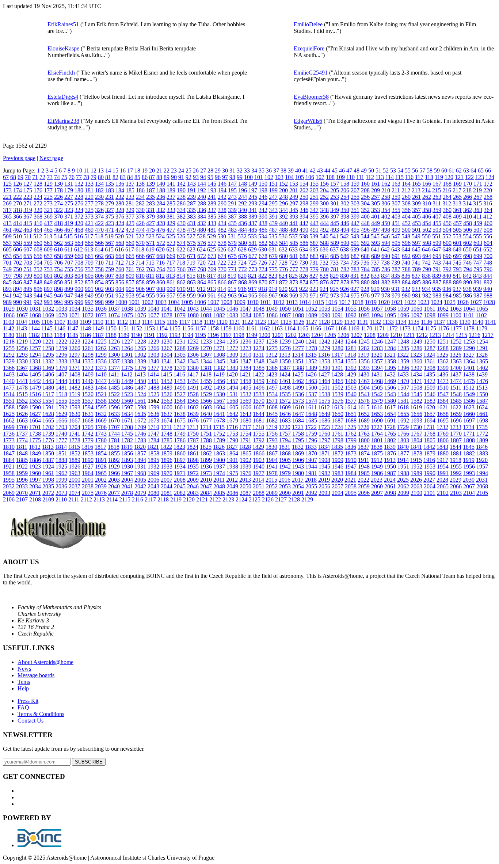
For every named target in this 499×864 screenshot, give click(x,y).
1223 (74, 341)
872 (283, 282)
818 (221, 276)
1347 (245, 361)
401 (375, 216)
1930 (127, 466)
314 (467, 203)
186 (140, 190)
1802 (390, 440)
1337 (114, 361)
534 (262, 236)
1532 (245, 394)
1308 (219, 355)
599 (437, 243)
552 (446, 236)
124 (489, 177)
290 (222, 203)
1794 (285, 440)
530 (221, 236)
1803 (403, 440)
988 (488, 295)
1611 (311, 407)
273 (48, 203)
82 (115, 177)
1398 (429, 368)
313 (457, 203)
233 (130, 197)
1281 (351, 348)
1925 (61, 466)
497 (375, 230)
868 (242, 282)
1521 (101, 394)
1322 (403, 355)
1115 (159, 322)
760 (119, 269)
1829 (258, 447)
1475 (469, 381)
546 (385, 236)
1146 (59, 328)
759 (109, 269)
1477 (9, 387)
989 (7, 302)
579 (232, 243)
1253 (469, 341)
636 (324, 249)
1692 (403, 420)
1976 (245, 473)
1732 (442, 427)
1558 (101, 401)
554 (467, 236)
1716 (232, 427)
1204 (317, 335)
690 (385, 256)
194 (222, 190)
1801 (377, 440)
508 (488, 230)
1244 (351, 341)
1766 (403, 434)
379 (150, 216)
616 (119, 249)
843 (477, 276)
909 (171, 289)
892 (488, 282)
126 (17, 184)
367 (27, 216)
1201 (277, 335)
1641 (219, 414)
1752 (219, 434)
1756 (272, 434)
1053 (324, 309)
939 (477, 289)
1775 (35, 440)
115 (399, 177)
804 (79, 276)
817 (211, 276)
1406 (48, 374)
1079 (180, 315)
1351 (298, 361)
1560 (127, 401)
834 (385, 276)
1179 (481, 328)
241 (211, 197)
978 (385, 295)
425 (130, 223)
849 (48, 282)
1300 (114, 355)
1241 (311, 341)
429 (171, 223)
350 (344, 210)
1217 (488, 335)
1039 (140, 309)
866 (222, 282)
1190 (136, 335)
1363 (456, 361)
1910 (351, 460)
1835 (337, 447)
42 (313, 170)
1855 (114, 453)
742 (426, 262)
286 (181, 203)
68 (13, 177)
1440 (9, 381)
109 (340, 177)
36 (269, 170)
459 (477, 223)
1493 (219, 387)
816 (201, 276)
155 (314, 184)
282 (140, 203)
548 (405, 236)
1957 (482, 466)
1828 (245, 447)
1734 (469, 427)
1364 (469, 361)
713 (129, 262)
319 (27, 210)
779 (314, 269)
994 (58, 302)
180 (79, 190)
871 (273, 282)
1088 (298, 315)
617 (129, 249)
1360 (416, 361)
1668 (88, 420)
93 (196, 177)
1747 (153, 434)
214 (426, 190)
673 (211, 256)
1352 (311, 361)
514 (58, 236)
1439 (482, 374)
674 (222, 256)
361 (457, 210)
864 (201, 282)
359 (437, 210)
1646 (285, 414)
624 (201, 249)
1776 (48, 440)
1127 (311, 322)
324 (79, 210)
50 (371, 170)
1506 (390, 387)
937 (457, 289)
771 (232, 269)
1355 (351, 361)
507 (477, 230)
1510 (443, 387)
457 (457, 223)
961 (211, 295)
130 (58, 184)
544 (365, 236)
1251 (443, 341)
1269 (193, 348)
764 (160, 269)
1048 (258, 309)
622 (180, 249)
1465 (337, 381)
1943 (298, 466)
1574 (311, 401)
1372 (88, 368)
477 (171, 230)
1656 (416, 414)
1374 (114, 368)
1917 (442, 460)
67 (6, 177)
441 (293, 223)
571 (150, 243)
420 (79, 223)
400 (365, 216)
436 (242, 223)
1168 (341, 328)
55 (408, 170)
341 (252, 210)
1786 (180, 440)
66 (488, 170)
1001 (134, 302)
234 (140, 197)
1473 (443, 381)
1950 (390, 466)
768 (201, 269)
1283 (377, 348)
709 (89, 262)
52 (386, 170)
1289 (456, 348)
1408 (74, 374)
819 (232, 276)
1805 (429, 440)
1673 (153, 420)
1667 (74, 420)
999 (109, 302)
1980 (298, 473)
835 (395, 276)
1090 (324, 315)
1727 (376, 427)
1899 (206, 460)
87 (152, 177)
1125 (286, 322)
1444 (61, 381)
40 (298, 170)
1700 (22, 427)
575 (191, 243)
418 (58, 223)
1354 (337, 361)
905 (130, 289)
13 (101, 170)
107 (320, 177)
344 (283, 210)
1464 (324, 381)
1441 (22, 381)
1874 (364, 453)
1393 (364, 368)
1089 (311, 315)
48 (356, 170)
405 (416, 216)
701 (7, 262)
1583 (429, 401)
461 (7, 230)
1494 (232, 387)
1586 (469, 401)
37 (276, 170)
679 (273, 256)
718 (180, 262)
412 (487, 216)
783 (355, 269)
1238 (272, 341)
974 (344, 295)
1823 (179, 447)
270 (17, 203)
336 (201, 210)
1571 (272, 401)
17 (130, 170)
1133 (388, 322)
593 (375, 243)
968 (283, 295)
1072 (88, 315)
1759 (311, 434)
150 (263, 184)
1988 (403, 473)
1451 (153, 381)
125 (7, 184)
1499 (298, 387)
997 (89, 302)
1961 (48, 473)
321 (48, 210)
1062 (443, 309)
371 (68, 216)
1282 (364, 348)
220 (487, 190)
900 (79, 289)
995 (68, 302)
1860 (180, 453)
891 (477, 282)
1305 (180, 355)
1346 (232, 361)
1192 (162, 335)
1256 (22, 348)
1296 (61, 355)
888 (447, 282)
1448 (114, 381)
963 (232, 295)
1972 (193, 473)
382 (181, 216)
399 (355, 216)
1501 (324, 387)
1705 (88, 427)
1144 (34, 328)
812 (160, 276)
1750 (193, 434)
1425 (298, 374)
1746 (140, 434)
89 (166, 177)
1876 (390, 453)
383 (191, 216)
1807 (456, 440)
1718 (258, 427)
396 (324, 216)
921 (293, 289)
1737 (22, 434)
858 (140, 282)
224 (38, 197)
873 (293, 282)
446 (344, 223)
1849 (35, 453)
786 (385, 269)
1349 (272, 361)
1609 (285, 407)
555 (477, 236)
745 (457, 262)
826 (303, 276)
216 (446, 190)
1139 (465, 322)
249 (293, 197)
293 (252, 203)
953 (130, 295)
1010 (253, 302)
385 (211, 216)
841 (457, 276)
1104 (21, 322)
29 (218, 170)
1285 (403, 348)
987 (477, 295)
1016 (331, 302)
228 (79, 197)
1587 (482, 401)
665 (130, 256)
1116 (172, 322)
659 (68, 256)
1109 (85, 322)
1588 (9, 407)
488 (283, 230)
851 (68, 282)
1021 (397, 302)
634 (303, 249)
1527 (180, 394)
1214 (448, 335)
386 (222, 216)
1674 (166, 420)
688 (365, 256)
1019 (371, 302)
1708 (127, 427)
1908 (324, 460)
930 (385, 289)
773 (252, 269)
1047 (245, 309)
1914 (403, 460)
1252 (456, 341)
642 (385, 249)
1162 (264, 328)
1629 (61, 414)
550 (426, 236)
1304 (166, 355)
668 (160, 256)
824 (283, 276)
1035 (88, 309)
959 (191, 295)
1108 (72, 322)
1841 (416, 447)
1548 (456, 394)
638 (344, 249)
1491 (193, 387)
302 (344, 203)
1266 (153, 348)
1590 (35, 407)
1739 (48, 434)
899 (68, 289)
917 (252, 289)
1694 (429, 420)
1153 (149, 328)
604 (488, 243)
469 (89, 230)
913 (211, 289)
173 (7, 190)
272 (38, 203)
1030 (22, 309)
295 (273, 203)
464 (38, 230)
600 (447, 243)
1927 (88, 466)
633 (293, 249)
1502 (337, 387)
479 (191, 230)
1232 (193, 341)
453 (416, 223)
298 (304, 203)
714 (140, 262)
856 (119, 282)
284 (160, 203)
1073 (101, 315)
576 (201, 243)
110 (350, 177)
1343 (193, 361)
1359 (403, 361)
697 (457, 256)
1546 (429, 394)
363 (477, 210)
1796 (311, 440)
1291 (482, 348)
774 (263, 269)
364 (488, 210)
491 (314, 230)
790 (426, 269)
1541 (364, 394)
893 (7, 289)
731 (313, 262)
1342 (180, 361)
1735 (482, 427)
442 (304, 223)
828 (324, 276)
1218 (9, 341)
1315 (311, 355)
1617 (390, 407)
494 (344, 230)
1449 (127, 381)
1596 (114, 407)
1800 (364, 440)
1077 (153, 315)
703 (27, 262)
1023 (423, 302)
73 (50, 177)
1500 (311, 387)
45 (335, 170)
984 (447, 295)
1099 (443, 315)
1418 (206, 374)
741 (416, 262)
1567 (219, 401)
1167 (328, 328)
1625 (9, 414)
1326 (455, 355)
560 (38, 243)
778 (304, 269)
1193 (174, 335)
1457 (232, 381)
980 (406, 295)
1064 (469, 309)
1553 (35, 401)
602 (467, 243)
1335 (88, 361)
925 (334, 289)
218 (467, 190)
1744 (114, 434)
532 (242, 236)
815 (191, 276)
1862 (206, 453)
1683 (285, 420)
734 (344, 262)
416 (38, 223)
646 (426, 249)
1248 (403, 341)
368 (38, 216)
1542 (377, 394)
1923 (35, 466)
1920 (482, 460)
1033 (61, 309)
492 (324, 230)
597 (416, 243)
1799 (351, 440)
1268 (180, 348)
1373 (101, 368)
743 (436, 262)
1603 (206, 407)
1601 (180, 407)
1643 (245, 414)
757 (89, 269)
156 (324, 184)
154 (304, 184)
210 (385, 190)
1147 (72, 328)
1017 (344, 302)
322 (58, 210)
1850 (48, 453)
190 (181, 190)
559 (27, 243)
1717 (245, 427)
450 (385, 223)
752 (38, 269)
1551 (9, 401)
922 (303, 289)
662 (99, 256)
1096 (403, 315)
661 (89, 256)
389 (252, 216)
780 (324, 269)
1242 (324, 341)
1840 (403, 447)
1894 (140, 460)
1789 (219, 440)
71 (35, 177)
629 (252, 249)
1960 (35, 473)
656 (38, 256)
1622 (455, 407)
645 (416, 249)
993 (48, 302)
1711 (166, 427)
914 (221, 289)
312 (446, 203)
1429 (350, 374)
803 (68, 276)
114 (389, 177)
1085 (258, 315)
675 (232, 256)
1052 (311, 309)
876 (324, 282)
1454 (193, 381)
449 (375, 223)
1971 (180, 473)
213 (416, 190)
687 (355, 256)
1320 (376, 355)
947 (68, 295)
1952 (416, 466)
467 (68, 230)
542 (344, 236)
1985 (364, 473)
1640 (206, 414)
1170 (366, 328)
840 (446, 276)
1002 (147, 302)
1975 (232, 473)
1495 (245, 387)
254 (344, 197)
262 (426, 197)
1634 (127, 414)
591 (355, 243)
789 (416, 269)
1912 (376, 460)
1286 (416, 348)
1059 (403, 309)
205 (334, 190)
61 (451, 170)
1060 (416, 309)
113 (380, 177)
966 (263, 295)
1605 (232, 407)
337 (211, 210)
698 (467, 256)
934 (426, 289)
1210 (396, 335)
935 (436, 289)
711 (109, 262)
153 (293, 184)
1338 (127, 361)
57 (422, 170)
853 (89, 282)
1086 (272, 315)
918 (262, 289)
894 (17, 289)
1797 (324, 440)
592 (365, 243)
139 (150, 184)
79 (93, 177)
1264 (127, 348)
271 (27, 203)
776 (283, 269)
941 (7, 295)
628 (242, 249)
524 (160, 236)
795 (477, 269)
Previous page (19, 158)
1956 (469, 466)
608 (38, 249)
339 (232, 210)
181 (89, 190)
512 (37, 236)
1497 (272, 387)
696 (447, 256)
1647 (298, 414)
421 (89, 223)
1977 (258, 473)
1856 (127, 453)
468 (79, 230)
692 (406, 256)
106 (309, 177)
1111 (110, 322)
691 (396, 256)
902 (99, 289)
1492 (206, 387)
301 (334, 203)
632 (283, 249)
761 (130, 269)
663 (109, 256)
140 (160, 184)
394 (304, 216)
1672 (140, 420)
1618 (403, 407)
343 (273, 210)
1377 (153, 368)
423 (109, 223)
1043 (193, 309)
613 (88, 249)
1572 (285, 401)
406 (426, 216)
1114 (147, 322)
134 (99, 184)
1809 (482, 440)
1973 (206, 473)
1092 (351, 315)
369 (48, 216)
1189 (123, 335)
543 (354, 236)
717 (170, 262)
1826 (219, 447)
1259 (61, 348)
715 (150, 262)
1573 (298, 401)
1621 (442, 407)
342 (263, 210)
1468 (377, 381)
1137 (439, 322)
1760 (324, 434)
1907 (311, 460)
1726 (363, 427)
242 (222, 197)
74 (57, 177)
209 (375, 190)
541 (334, 236)
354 (385, 210)
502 (426, 230)
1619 (416, 407)
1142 (8, 328)
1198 (238, 335)
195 (232, 190)
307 (396, 203)
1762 (351, 434)
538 (303, 236)
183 (109, 190)
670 (181, 256)
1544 (403, 394)
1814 (61, 447)
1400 (456, 368)
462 (17, 230)
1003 (161, 302)
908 (160, 289)
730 (303, 262)
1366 (9, 368)
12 (93, 170)
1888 (61, 460)
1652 (364, 414)
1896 (166, 460)
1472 (429, 381)
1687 (337, 420)
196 (242, 190)
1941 (272, 466)
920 (283, 289)
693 (416, 256)
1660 (469, 414)
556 (487, 236)
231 (109, 197)
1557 (88, 401)
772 (242, 269)
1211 (409, 335)
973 (334, 295)
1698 (482, 420)
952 (119, 295)
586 (304, 243)
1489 (166, 387)
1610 (298, 407)
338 (222, 210)
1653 (377, 414)
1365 (482, 361)
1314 (298, 355)
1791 (245, 440)
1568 (232, 401)
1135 (413, 322)
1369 (48, 368)
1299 (101, 355)
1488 (153, 387)
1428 (337, 374)
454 (426, 223)
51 (378, 170)
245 (252, 197)
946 (58, 295)
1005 (187, 302)
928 (365, 289)
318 (17, 210)
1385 (258, 368)
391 (273, 216)
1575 (324, 401)
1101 (468, 315)
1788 (206, 440)
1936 (206, 466)
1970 (166, 473)
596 (406, 243)
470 (99, 230)
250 (304, 197)
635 (313, 249)
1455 (206, 381)
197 (252, 190)
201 (293, 190)
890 (467, 282)
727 (272, 262)
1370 (61, 368)
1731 (429, 427)
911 (191, 289)
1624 (482, 407)
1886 (35, 460)
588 (324, 243)
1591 (48, 407)
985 (457, 295)
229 (89, 197)
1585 (456, 401)
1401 (469, 368)
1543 (390, 394)
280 (119, 203)
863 (191, 282)
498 (385, 230)
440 (283, 223)
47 (349, 170)
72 (42, 177)
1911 (363, 460)
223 (27, 197)
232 (119, 197)
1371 (74, 368)
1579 (377, 401)
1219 (22, 341)
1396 (403, 368)
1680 (245, 420)
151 (273, 184)
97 (225, 177)
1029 (9, 309)
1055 (351, 309)
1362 (443, 361)
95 (210, 177)
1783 (140, 440)
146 (222, 184)
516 (78, 236)
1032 (48, 309)
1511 (455, 387)
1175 (430, 328)
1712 (179, 427)
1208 (370, 335)
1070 (61, 315)
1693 (416, 420)
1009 (239, 302)
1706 (101, 427)
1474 (456, 381)
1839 (390, 447)
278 (99, 203)
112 (370, 177)
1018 (357, 302)
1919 (469, 460)
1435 (429, 374)
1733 (455, 427)
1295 (48, 355)
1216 (474, 335)
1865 (245, 453)
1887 (48, 460)
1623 (469, 407)
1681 (258, 420)
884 (406, 282)
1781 (114, 440)
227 (68, 197)
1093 (364, 315)
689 (375, 256)
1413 (140, 374)
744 (446, 262)
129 (48, 184)
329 (130, 210)
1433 (403, 374)
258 (385, 197)
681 (293, 256)
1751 (206, 434)
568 (119, 243)
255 (355, 197)
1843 (442, 447)
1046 (232, 309)
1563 (166, 401)
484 (242, 230)
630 (262, 249)
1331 (35, 361)
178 (58, 190)
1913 (390, 460)
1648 (311, 414)
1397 (416, 368)
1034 (74, 309)
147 (232, 184)
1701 (35, 427)
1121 (234, 322)
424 (119, 223)
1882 (469, 453)
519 (109, 236)
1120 (222, 322)
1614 (350, 407)
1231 (180, 341)
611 (68, 249)
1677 (206, 420)
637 (334, 249)
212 (405, 190)
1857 (140, 453)
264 (447, 197)
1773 (9, 440)
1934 (180, 466)
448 (365, 223)
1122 (247, 322)
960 (201, 295)
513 (47, 236)
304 (365, 203)
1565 (193, 401)
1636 (153, 414)
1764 (377, 434)
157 (334, 184)
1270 (206, 348)
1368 (35, 368)
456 (447, 223)
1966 (114, 473)
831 (354, 276)
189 (171, 190)
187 (150, 190)
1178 (469, 328)
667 (150, 256)
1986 (377, 473)
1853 (88, 453)
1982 (324, 473)
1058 (390, 309)
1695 (443, 420)
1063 (456, 309)
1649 (324, 414)
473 (130, 230)
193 (211, 190)
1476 (482, 381)
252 (324, 197)
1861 (193, 453)
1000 (121, 302)
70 (28, 177)
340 (242, 210)
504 (447, 230)
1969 (153, 473)
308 (406, 203)
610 (58, 249)
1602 (193, 407)
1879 (429, 453)
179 (68, 190)
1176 (443, 328)
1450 (140, 381)
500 (406, 230)
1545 (416, 394)
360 (447, 210)
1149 (98, 328)
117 (419, 177)
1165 (302, 328)
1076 (140, 315)
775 (273, 269)
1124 (273, 322)
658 (58, 256)
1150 (111, 328)
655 (27, 256)
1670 (114, 420)
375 (109, 216)
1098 (429, 315)
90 (174, 177)
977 (375, 295)
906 (140, 289)
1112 (122, 322)
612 (78, 249)
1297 (74, 355)
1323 (416, 355)
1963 (74, 473)
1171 (379, 328)
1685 (311, 420)
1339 (140, 361)
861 (171, 282)
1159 (226, 328)
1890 (88, 460)
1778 (74, 440)
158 (344, 184)
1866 (258, 453)
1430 (363, 374)
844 (487, 276)
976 (365, 295)
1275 (272, 348)
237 (171, 197)
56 (415, 170)
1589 (22, 407)
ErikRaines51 (63, 24)
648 (446, 249)
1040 (153, 309)
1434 (416, 374)
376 (119, 216)
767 (191, 269)
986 (467, 295)
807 (109, 276)
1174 (417, 328)
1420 (232, 374)
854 (99, 282)
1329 (9, 361)
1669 (101, 420)
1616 (376, 407)
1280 (337, 348)
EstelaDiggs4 (62, 97)
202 (304, 190)
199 (273, 190)
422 (99, 223)
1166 (315, 328)
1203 (304, 335)
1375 (127, 368)
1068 (35, 315)
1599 (153, 407)
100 (248, 177)
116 (409, 177)
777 (293, 269)
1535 (285, 394)
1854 (101, 453)
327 (109, 210)
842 (467, 276)
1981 (311, 473)
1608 (272, 407)
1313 (284, 355)
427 (150, 223)
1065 (482, 309)
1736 (9, 434)
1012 (279, 302)
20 (152, 170)
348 (324, 210)
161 (375, 184)
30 (225, 170)
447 (355, 223)
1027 (476, 302)
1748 (166, 434)
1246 (377, 341)
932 (405, 289)
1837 (363, 447)
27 (203, 170)
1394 (377, 368)
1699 (9, 427)
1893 (127, 460)
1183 (47, 335)
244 (242, 197)
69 (20, 177)
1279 (324, 348)
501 (416, 230)
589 (334, 243)
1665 (48, 420)
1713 (192, 427)
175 (27, 190)
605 (7, 249)
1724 (337, 427)
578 (222, 243)
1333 (61, 361)
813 (170, 276)
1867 (272, 453)
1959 (22, 473)
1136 (426, 322)
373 (89, 216)
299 (314, 203)
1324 (429, 355)
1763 (364, 434)
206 (344, 190)
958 (181, 295)
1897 (180, 460)
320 (38, 210)
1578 (364, 401)
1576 (337, 401)
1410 (101, 374)
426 (140, 223)
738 (385, 262)
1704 (74, 427)
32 (240, 170)
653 (7, 256)
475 (150, 230)
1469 (390, 381)
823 (272, 276)
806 (99, 276)
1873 (351, 453)
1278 (311, 348)
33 (247, 170)
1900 (219, 460)
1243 (337, 341)
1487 (140, 387)
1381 (206, 368)
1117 (184, 322)
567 (109, 243)
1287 (429, 348)
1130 (349, 322)
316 (487, 203)
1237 (258, 341)
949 (89, 295)
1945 (324, 466)
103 (279, 177)
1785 (166, 440)
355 (396, 210)
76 (72, 177)
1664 (35, 420)
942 (17, 295)
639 (354, 249)
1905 (285, 460)
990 (17, 302)
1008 (226, 302)
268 (488, 197)
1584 (443, 401)
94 (203, 177)
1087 (285, 315)
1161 (251, 328)
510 (17, 236)
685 (334, 256)
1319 (363, 355)
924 (324, 289)
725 (252, 262)
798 (17, 276)
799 (27, 276)
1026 (463, 302)
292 (242, 203)
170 (467, 184)
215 (436, 190)
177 (48, 190)
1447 (101, 381)
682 (304, 256)
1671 (127, 420)
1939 (245, 466)
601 (457, 243)
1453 (180, 381)
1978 (272, 473)
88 (159, 177)
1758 (298, 434)
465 (48, 230)
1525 (153, 394)
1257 (35, 348)
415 (27, 223)
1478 (22, 387)
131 (68, 184)
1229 (153, 341)
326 (99, 210)
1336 (101, 361)
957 (171, 295)
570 (140, 243)
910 (181, 289)
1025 (450, 302)
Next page (51, 158)
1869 (298, 453)
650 (467, 249)
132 (79, 184)
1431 (376, 374)
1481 (61, 387)
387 (232, 216)
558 (17, 243)
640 (365, 249)
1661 (482, 414)
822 (262, 276)
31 (232, 170)
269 (7, 203)
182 (99, 190)
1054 (337, 309)
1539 (337, 394)
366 (17, 216)
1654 (390, 414)
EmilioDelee (308, 24)
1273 (245, 348)
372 (79, 216)
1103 (8, 322)
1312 (271, 355)
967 (273, 295)
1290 (469, 348)
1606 (245, 407)
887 (437, 282)
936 (446, 289)
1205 (330, 335)
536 (283, 236)
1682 (272, 420)
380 (160, 216)
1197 (226, 335)
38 (283, 170)
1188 (111, 335)
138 (140, 184)
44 (327, 170)
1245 (364, 341)
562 (58, 243)
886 (426, 282)
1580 (390, 401)
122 (469, 177)
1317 (337, 355)
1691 (390, 420)
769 (211, 269)
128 (38, 184)
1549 (469, 394)
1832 (298, 447)
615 (109, 249)
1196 (213, 335)
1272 (232, 348)
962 (222, 295)
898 (58, 289)
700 (488, 256)
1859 (166, 453)
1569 (245, 401)
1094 (377, 315)
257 (375, 197)
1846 (482, 447)
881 (375, 282)
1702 (48, 427)
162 (385, 184)
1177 (456, 328)
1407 (61, 374)
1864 (232, 453)
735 (354, 262)
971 (314, 295)
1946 (337, 466)
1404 (22, 374)
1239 (285, 341)
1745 (127, 434)
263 (437, 197)
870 (263, 282)
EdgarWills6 (308, 121)
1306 (193, 355)
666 (140, 256)
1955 (456, 466)
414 (17, 223)
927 (354, 289)
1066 (9, 315)
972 (324, 295)
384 (201, 216)
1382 (219, 368)
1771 (469, 434)
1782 (127, 440)
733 (334, 262)
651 (477, 249)
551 (436, 236)
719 (191, 262)
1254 (482, 341)
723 (232, 262)
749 (7, 269)
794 (467, 269)
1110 (97, 322)
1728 (390, 427)
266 (467, 197)
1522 (114, 394)
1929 (114, 466)
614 (99, 249)
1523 (127, 394)
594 (385, 243)
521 (129, 236)
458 (467, 223)
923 (313, 289)
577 (211, 243)
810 (140, 276)
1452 (166, 381)
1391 (337, 368)
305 (375, 203)
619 (150, 249)
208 (365, 190)
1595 (101, 407)
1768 (429, 434)
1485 (114, 387)
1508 (416, 387)
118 (429, 177)
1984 (351, 473)
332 (160, 210)
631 (272, 249)
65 (481, 170)
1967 (127, 473)
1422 (258, 374)
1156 (187, 328)
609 (48, 249)
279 (109, 203)
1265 (140, 348)
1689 (364, 420)
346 (304, 210)
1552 (22, 401)
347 (314, 210)
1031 (35, 309)
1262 (101, 348)
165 (416, 184)
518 (99, 236)
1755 (258, 434)
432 (201, 223)
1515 (22, 394)
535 (272, 236)
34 (254, 170)
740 (405, 262)
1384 (245, 368)
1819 (127, 447)
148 (242, 184)
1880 (443, 453)
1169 (353, 328)
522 (140, 236)
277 (89, 203)
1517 (48, 394)
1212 (422, 335)
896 (38, 289)
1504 (364, 387)
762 (140, 269)
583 (273, 243)
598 (426, 243)
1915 (416, 460)
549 (416, 236)
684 (324, 256)
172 (488, 184)
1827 (232, 447)
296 (283, 203)
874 (304, 282)
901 (89, 289)
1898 (193, 460)
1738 (35, 434)
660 (79, 256)
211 (396, 190)
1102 (481, 315)
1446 (88, 381)
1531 (232, 394)
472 (119, 230)
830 (344, 276)
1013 (292, 302)
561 (48, 243)
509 (7, 236)
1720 (284, 427)
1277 (298, 348)
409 (457, 216)
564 (79, 243)
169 (457, 184)
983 (437, 295)
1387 (285, 368)
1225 (101, 341)
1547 (443, 394)
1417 (192, 374)
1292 (9, 355)
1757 (285, 434)
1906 (298, 460)
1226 (114, 341)
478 (181, 230)
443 (314, 223)
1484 (101, 387)
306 (385, 203)
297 (293, 203)
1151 (123, 328)
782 (344, 269)
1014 (305, 302)
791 (437, 269)
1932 (153, 466)
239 (191, 197)
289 (211, 203)
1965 (101, 473)
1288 (443, 348)
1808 (469, 440)
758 (99, 269)
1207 (356, 335)
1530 (219, 394)
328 (119, 210)
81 (108, 177)
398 (344, 216)
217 (457, 190)
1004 (174, 302)
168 (447, 184)
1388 (298, 368)
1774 (22, 440)
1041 (166, 309)
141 (171, 184)
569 (130, 243)
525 (170, 236)
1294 (35, 355)
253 (334, 197)
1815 (74, 447)
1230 (166, 341)
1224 (88, 341)
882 (385, 282)
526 (180, 236)
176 (38, 190)
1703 (61, 427)
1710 (153, 427)
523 (150, 236)
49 (364, 170)
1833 (311, 447)
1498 (285, 387)
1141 (490, 322)
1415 (166, 374)
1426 (311, 374)
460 (488, 223)
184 (119, 190)
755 (68, 269)
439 (273, 223)
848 (38, 282)
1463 (311, 381)
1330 (22, 361)
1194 (187, 335)
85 (137, 177)
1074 (114, 315)
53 (393, 170)
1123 (260, 322)
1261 (88, 348)
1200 (264, 335)
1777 (61, 440)
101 (258, 177)
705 (48, 262)
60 (444, 170)
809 (130, 276)
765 (171, 269)
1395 (390, 368)
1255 (9, 348)
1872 (337, 453)
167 (437, 184)
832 (365, 276)
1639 (193, 414)
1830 (271, 447)
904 (119, 289)
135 (109, 184)
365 (7, 216)
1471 (416, 381)
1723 (324, 427)
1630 (74, 414)
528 (201, 236)
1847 (9, 453)
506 (467, 230)
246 (263, 197)
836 (405, 276)
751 (27, 269)
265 (457, 197)
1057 (377, 309)
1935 (193, 466)
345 (293, 210)
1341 (166, 361)
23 (174, 170)
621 (170, 249)
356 (406, 210)
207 (355, 190)
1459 (258, 381)
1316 (324, 355)
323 (68, 210)
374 (99, 216)
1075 (127, 315)
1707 (114, 427)
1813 (48, 447)
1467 (364, 381)
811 (150, 276)
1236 (245, 341)
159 (355, 184)
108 (330, 177)
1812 (35, 447)
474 (140, 230)
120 (449, 177)
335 (191, 210)
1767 (416, 434)
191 (191, 190)
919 (272, 289)
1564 (180, 401)
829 (334, 276)
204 (324, 190)
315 (477, 203)
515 (68, 236)
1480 (48, 387)
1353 (324, 361)
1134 (401, 322)
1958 (9, 473)
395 (314, 216)
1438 (469, 374)
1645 (272, 414)
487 (273, 230)
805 (89, 276)
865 (211, 282)
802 (58, 276)
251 (314, 197)
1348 (258, 361)
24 (181, 170)
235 (150, 197)
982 (426, 295)
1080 (193, 315)
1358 (390, 361)
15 (115, 170)
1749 (180, 434)
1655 (403, 414)
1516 (35, 394)
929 (375, 289)
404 (406, 216)
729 (293, 262)
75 (64, 177)
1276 (285, 348)
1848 (22, 453)
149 (252, 184)
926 (344, 289)
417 (48, 223)
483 (232, 230)
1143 (21, 328)
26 (196, 170)
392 (283, 216)
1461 (285, 381)
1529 (206, 394)
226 (58, 197)
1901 (232, 460)
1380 (193, 368)
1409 (88, 374)
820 (242, 276)
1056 (364, 309)
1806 (443, 440)
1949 (377, 466)
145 (211, 184)
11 (86, 170)
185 (130, 190)
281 (130, 203)
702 (17, 262)
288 (201, 203)
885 (416, 282)
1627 (35, 414)
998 (99, 302)
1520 (88, 394)
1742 (88, 434)
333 (171, 210)
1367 (22, 368)
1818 (113, 447)
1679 (232, 420)
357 (416, 210)
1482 (74, 387)
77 (79, 177)
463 (27, 230)
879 (355, 282)
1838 (376, 447)
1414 (153, 374)
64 (473, 170)
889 (457, 282)
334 (181, 210)
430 (181, 223)
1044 (206, 309)
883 (396, 282)
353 (375, 210)
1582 (416, 401)
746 (467, 262)
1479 (35, 387)
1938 (232, 466)
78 (86, 177)
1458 (245, 381)
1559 (114, 401)
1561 (140, 401)
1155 (174, 328)
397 (334, 216)
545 (375, 236)
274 (58, 203)
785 (375, 269)
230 (99, 197)
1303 (153, 355)
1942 (285, 466)
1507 (403, 387)
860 (160, 282)
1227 (127, 341)
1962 (61, 473)
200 (283, 190)
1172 (392, 328)
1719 (271, 427)
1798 (337, 440)
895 (27, 289)
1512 (469, 387)
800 (38, 276)
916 (242, 289)
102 (268, 177)
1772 (482, 434)
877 (334, 282)
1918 (455, 460)
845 (7, 282)
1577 (351, 401)
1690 (377, 420)
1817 (100, 447)
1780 (101, 440)
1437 (455, 374)
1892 (114, 460)
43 (320, 170)
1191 (149, 335)
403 (396, 216)
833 (375, 276)
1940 (258, 466)
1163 (277, 328)
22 (166, 170)
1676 (193, 420)
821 (252, 276)
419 (68, 223)
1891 (101, 460)
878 (344, 282)
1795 (298, 440)
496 (365, 230)
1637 (166, 414)
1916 (429, 460)
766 (181, 269)
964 (242, 295)
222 (17, 197)
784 (365, 269)
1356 (364, 361)
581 (252, 243)
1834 (324, 447)
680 (283, 256)
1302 (140, 355)
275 (68, 203)
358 (426, 210)
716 (160, 262)
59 (437, 170)
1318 (350, 355)
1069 (48, 315)
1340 (153, 361)
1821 (153, 447)
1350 (285, 361)
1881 (456, 453)
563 (68, 243)
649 (457, 249)
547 (395, 236)
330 (140, 210)
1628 (48, 414)
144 (201, 184)
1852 (74, 453)
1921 (9, 466)
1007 (213, 302)
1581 (403, 401)
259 (396, 197)
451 (396, 223)
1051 (298, 309)
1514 (9, 394)
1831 (284, 447)
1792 (258, 440)
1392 (351, 368)
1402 (482, 368)
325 (89, 210)
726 (262, 262)
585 (293, 243)
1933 (166, 466)
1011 (265, 302)
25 (188, 170)
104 (289, 177)
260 (406, 197)
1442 (35, 381)
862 (181, 282)
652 (487, 249)
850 (58, 282)
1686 (324, 420)
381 (171, 216)
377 (130, 216)
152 (283, 184)
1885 (22, 460)
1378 (166, 368)
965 (252, 295)
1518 (61, 394)
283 (150, 203)
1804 (416, 440)
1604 (219, 407)
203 (314, 190)
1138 (452, 322)
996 (79, 302)
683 (314, 256)
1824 (192, 447)
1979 (285, 473)
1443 (48, 381)
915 (232, 289)
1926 (74, 466)
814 (180, 276)
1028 (489, 302)
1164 (290, 328)
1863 (219, 453)
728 (283, 262)
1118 (196, 322)
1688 (351, 420)
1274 (258, 348)
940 (487, 289)
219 (477, 190)
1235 (232, 341)
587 (314, 243)
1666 (61, 420)
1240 (298, 341)
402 (385, 216)
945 (48, 295)
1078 (166, 315)
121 (459, 177)
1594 (88, 407)
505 (457, 230)
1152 (136, 328)
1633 (114, 414)
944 (38, 295)
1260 (74, 348)
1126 (298, 322)
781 (334, 269)
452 (406, 223)
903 (109, 289)
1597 (127, 407)
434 (222, 223)
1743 (101, 434)
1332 (48, 361)
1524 (140, 394)
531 (232, 236)
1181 (21, 335)
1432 (390, 374)
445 (334, 223)
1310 (245, 355)
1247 (390, 341)
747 (477, 262)
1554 (48, 401)
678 (263, 256)
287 (191, 203)
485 (252, 230)
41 (305, 170)
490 (304, 230)
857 (130, 282)
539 (313, 236)
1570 (258, 401)
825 (293, 276)
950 (99, 295)
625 (211, 249)
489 (293, 230)
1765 (390, 434)
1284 (390, 348)
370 (58, 216)
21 (159, 170)
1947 (351, 466)
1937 (219, 466)
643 (395, 249)
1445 (74, 381)
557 (7, 243)
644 (405, 249)
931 (395, 289)
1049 (272, 309)
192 (201, 190)
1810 (9, 447)
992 (38, 302)
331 (150, 210)
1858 (153, 453)
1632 (101, 414)
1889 (74, 460)
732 (324, 262)
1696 (456, 420)
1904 (272, 460)
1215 (461, 335)
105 (299, 177)
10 (79, 170)
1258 (48, 348)
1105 (34, 322)
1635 (140, 414)
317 (7, 210)
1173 (405, 328)
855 (109, 282)
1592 (61, 407)
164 (406, 184)
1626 (22, 414)
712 (119, 262)
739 (395, 262)
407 (437, 216)
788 (406, 269)
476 (160, 230)
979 (396, 295)
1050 (285, 309)
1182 (34, 335)
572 (160, 243)
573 (171, 243)
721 (211, 262)
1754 (245, 434)
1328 (482, 355)
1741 (74, 434)
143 (191, 184)
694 (426, 256)
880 (365, 282)
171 (477, 184)
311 (437, 203)
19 (145, 170)
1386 (272, 368)
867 (232, 282)
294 (263, 203)
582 (263, 243)
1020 (384, 302)
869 (252, 282)
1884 (9, 460)
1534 (272, 394)
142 (181, 184)
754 (58, 269)
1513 (482, 387)
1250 (429, 341)
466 (58, 230)
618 (140, 249)
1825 (206, 447)
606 (17, 249)
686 (344, 256)
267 (477, 197)
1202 (291, 335)
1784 (153, 440)
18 (137, 170)
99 (240, 177)
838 (426, 276)
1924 (48, 466)
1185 (72, 335)
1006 (200, 302)
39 (291, 170)
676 (242, 256)
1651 (351, 414)
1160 (238, 328)
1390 (324, 368)
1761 (337, 434)
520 (119, 236)
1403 (9, 374)
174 (17, 190)
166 (426, 184)
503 (437, 230)
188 (160, 190)
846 (17, 282)
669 (171, 256)
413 (7, 223)
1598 (140, 407)
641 (375, 249)
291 (232, 203)
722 (221, 262)
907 (150, 289)
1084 (245, 315)
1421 (245, 374)
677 (252, 256)
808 (119, 276)
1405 (35, 374)
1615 (363, 407)
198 (263, 190)
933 (416, 289)
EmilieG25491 (311, 72)
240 (201, 197)
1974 (219, 473)
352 (365, 210)
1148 (85, 328)
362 (467, 210)
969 (293, 295)
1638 (180, 414)
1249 (416, 341)
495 (355, 230)
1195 (200, 335)
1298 (88, 355)
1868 (285, 453)
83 (123, 177)
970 (304, 295)
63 (466, 170)
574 (181, 243)
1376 (140, 368)
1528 (193, 394)
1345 (219, 361)
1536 (298, 394)
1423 (271, 374)
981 (416, 295)
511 (27, 236)
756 (79, 269)
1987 (390, 473)
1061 (429, 309)
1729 (403, 427)
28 (210, 170)
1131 (362, 322)
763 (150, 269)
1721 (298, 427)
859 (150, 282)
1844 (455, 447)
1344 (206, 361)
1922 (22, 466)
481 (211, 230)
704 (38, 262)
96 (218, 177)
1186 (85, 335)
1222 (61, 341)
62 (459, 170)
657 (48, 256)
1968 (140, 473)
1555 (61, 401)
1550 (482, 394)
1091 (337, 315)
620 (160, 249)
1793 (272, 440)
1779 (88, 440)
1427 (324, 374)
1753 (232, 434)
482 (222, 230)
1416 (179, 374)
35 (261, 170)
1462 (298, 381)
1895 (153, 460)
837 (416, 276)
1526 (166, 394)
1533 (258, 394)
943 (27, 295)
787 (396, 269)
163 (396, 184)
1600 (166, 407)
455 (437, 223)
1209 (383, 335)
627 (232, 249)
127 (27, 184)
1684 (298, 420)
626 (221, 249)
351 (355, 210)
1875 (377, 453)
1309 (232, 355)
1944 (311, 466)
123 (479, 177)
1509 (429, 387)
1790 (232, 440)
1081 (206, 315)
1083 (232, 315)
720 (201, 262)
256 (365, 197)
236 (160, 197)
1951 (403, 466)
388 (242, 216)
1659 (456, 414)
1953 (429, 466)
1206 (343, 335)
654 (17, 256)
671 (191, 256)
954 (140, 295)
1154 (162, 328)
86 (145, 177)
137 (130, 184)
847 (27, 282)
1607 (258, 407)
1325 (442, 355)
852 (79, 282)
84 (130, 177)
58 (430, 170)
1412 (127, 374)
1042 (180, 309)
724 (242, 262)
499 (396, 230)
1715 (219, 427)
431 (191, 223)
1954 (443, 466)
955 (150, 295)
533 (252, 236)
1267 (166, 348)
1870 (311, 453)
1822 (166, 447)
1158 (213, 328)
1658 (443, 414)
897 (48, 289)
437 (252, 223)
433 (211, 223)
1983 (337, 473)
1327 (469, 355)
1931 (140, 466)
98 (232, 177)
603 (477, 243)
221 (7, 197)
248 (283, 197)
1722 (311, 427)
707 (68, 262)
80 (101, 177)
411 (477, 216)
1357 (377, 361)
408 (447, 216)
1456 (219, 381)
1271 (219, 348)
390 (263, 216)
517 (88, 236)
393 (293, 216)
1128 (324, 322)
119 (439, 177)
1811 (21, 447)
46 (342, 170)
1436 (442, 374)
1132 (375, 322)
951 (109, 295)
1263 (114, 348)
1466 (351, 381)
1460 (272, 381)
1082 (219, 315)
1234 (219, 341)
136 (119, 184)
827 (313, 276)
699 (477, 256)
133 (89, 184)
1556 (74, 401)
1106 (47, 322)
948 (79, 295)
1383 (232, 368)
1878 (416, 453)
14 (108, 170)
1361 (429, 361)
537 (293, 236)
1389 (311, 368)
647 (436, 249)
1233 (206, 341)
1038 (127, 309)
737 (375, 262)
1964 (88, 473)
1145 (47, 328)
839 (436, 276)
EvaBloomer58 (311, 97)
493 (334, 230)
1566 (206, 401)
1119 (209, 322)
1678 (219, 420)
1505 (377, 387)
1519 (74, 394)
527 (191, 236)
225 (48, 197)
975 (355, 295)
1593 (74, 407)
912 (201, 289)
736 (365, 262)
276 (79, 203)
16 (123, 170)
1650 (337, 414)
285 (171, 203)
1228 (140, 341)
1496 (258, 387)
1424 (284, 374)
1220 (35, 341)
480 (201, 230)
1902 (245, 460)
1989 (416, 473)
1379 (180, 368)
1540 (351, 394)
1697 (469, 420)
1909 (337, 460)
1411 (113, 374)
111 (360, 177)
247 (273, 197)
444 (324, 223)
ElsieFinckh (61, 72)
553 (457, 236)
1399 (443, 368)
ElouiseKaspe (63, 48)
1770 (456, 434)
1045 (219, 309)
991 (27, 302)
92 (188, 177)
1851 (61, 453)
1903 (258, 460)
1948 (364, 466)
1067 (22, 315)
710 (99, 262)
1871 (324, 453)
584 (283, 243)
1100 (455, 315)
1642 (232, 414)
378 (140, 216)
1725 (350, 427)
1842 (429, 447)
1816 (87, 447)
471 (109, 230)
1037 (114, 309)
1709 (140, 427)
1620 (429, 407)
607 (27, 249)
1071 (74, 315)
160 (365, 184)
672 (201, 256)
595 (396, 243)
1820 (140, 447)
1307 (206, 355)
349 (334, 210)
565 (89, 243)
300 (324, 203)
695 (437, 256)
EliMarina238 (63, 121)
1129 (337, 322)
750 (17, 269)
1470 (403, 381)
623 (191, 249)
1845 (469, 447)
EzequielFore (309, 48)
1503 (351, 387)
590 (344, 243)
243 (232, 197)
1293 (22, 355)
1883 (482, 453)
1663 (22, 420)
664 (119, 256)
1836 (350, 447)
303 (355, 203)
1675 (180, 420)
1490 (180, 387)
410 (467, 216)
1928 (101, 466)
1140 (477, 322)
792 (447, 269)
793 (457, 269)
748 (487, 262)
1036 (101, 309)
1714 (206, 427)
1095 (390, 315)
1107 (59, 322)
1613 (337, 407)
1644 (258, 414)
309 (416, 203)
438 (263, 223)
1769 (443, 434)
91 (181, 177)
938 (467, 289)
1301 (127, 355)
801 (48, 276)
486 (263, 230)
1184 (59, 335)
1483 (88, 387)
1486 (127, 387)
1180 (8, 335)
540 (324, 236)
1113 (134, 322)
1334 (74, 361)
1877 (403, 453)
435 (232, 223)
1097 (416, 315)
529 (211, 236)
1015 (318, 302)
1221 (48, 341)
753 (48, 269)
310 (426, 203)
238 (181, 197)
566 (99, 243)
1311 (258, 355)
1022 (410, 302)
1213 (435, 335)
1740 (61, 434)
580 (242, 243)
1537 (311, 394)
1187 (98, 335)
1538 (324, 394)
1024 (436, 302)
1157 (200, 328)
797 (7, 276)
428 (160, 223)
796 (488, 269)
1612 (324, 407)
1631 (88, 414)
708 (79, 262)
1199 (251, 335)
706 (58, 262)
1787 (193, 440)
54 (400, 170)
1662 (9, 420)
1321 (390, 355)
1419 (219, 374)
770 (222, 269)
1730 (416, 427)
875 (314, 282)
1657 (429, 414)
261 (416, 197)
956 (160, 295)
